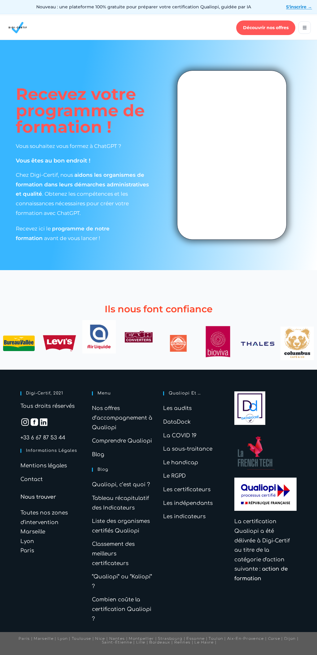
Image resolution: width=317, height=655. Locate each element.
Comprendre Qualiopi (122, 441)
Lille (140, 642)
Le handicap (180, 463)
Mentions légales (43, 466)
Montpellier (141, 638)
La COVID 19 (180, 436)
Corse (274, 638)
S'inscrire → (299, 6)
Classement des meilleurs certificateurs (113, 553)
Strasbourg (170, 638)
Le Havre (204, 642)
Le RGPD (174, 476)
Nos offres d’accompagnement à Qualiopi (122, 417)
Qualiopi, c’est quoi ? (121, 485)
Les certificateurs (187, 489)
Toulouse (81, 638)
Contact (31, 479)
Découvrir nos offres (266, 27)
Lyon (27, 541)
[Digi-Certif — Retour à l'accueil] (17, 27)
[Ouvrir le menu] (304, 27)
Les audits (177, 408)
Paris (27, 551)
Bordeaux (159, 642)
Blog (98, 454)
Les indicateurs (184, 516)
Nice (100, 638)
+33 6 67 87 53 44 (42, 438)
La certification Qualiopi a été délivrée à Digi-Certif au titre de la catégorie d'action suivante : (262, 550)
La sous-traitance (187, 449)
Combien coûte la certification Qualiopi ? (121, 609)
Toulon (216, 638)
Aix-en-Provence (245, 638)
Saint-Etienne (117, 642)
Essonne (196, 638)
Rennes (182, 642)
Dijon (290, 638)
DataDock (177, 422)
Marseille (32, 532)
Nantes (117, 638)
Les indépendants (188, 503)
